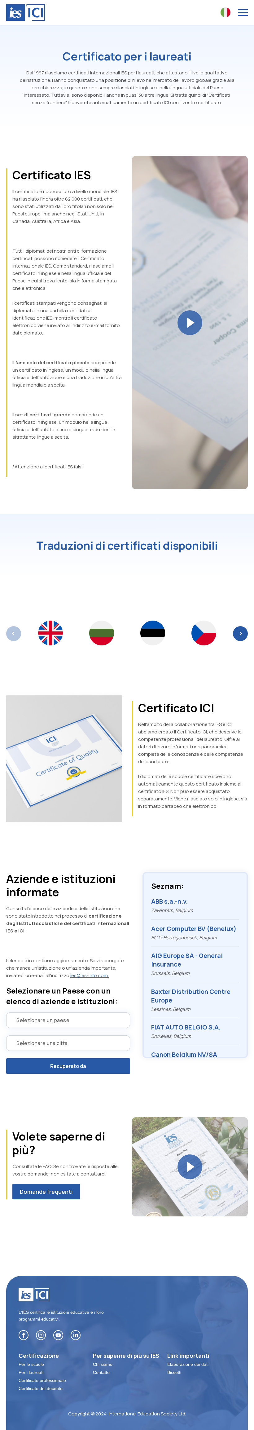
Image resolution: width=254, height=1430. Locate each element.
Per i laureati (31, 1372)
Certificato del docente (41, 1388)
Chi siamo (102, 1364)
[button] (240, 633)
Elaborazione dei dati (187, 1364)
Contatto (101, 1372)
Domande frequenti (46, 1191)
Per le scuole (31, 1364)
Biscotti (174, 1372)
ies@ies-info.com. (89, 975)
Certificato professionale (42, 1380)
